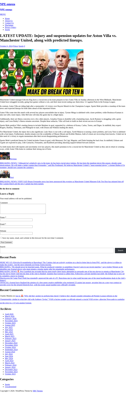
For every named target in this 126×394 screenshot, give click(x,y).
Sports (7, 30)
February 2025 (10, 338)
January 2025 (10, 341)
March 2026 (9, 316)
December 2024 (11, 343)
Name (2, 217)
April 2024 (9, 361)
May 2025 (9, 332)
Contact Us (9, 23)
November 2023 (11, 372)
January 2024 (10, 367)
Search (2, 247)
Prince (15, 46)
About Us (9, 21)
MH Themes (38, 391)
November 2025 (11, 321)
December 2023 (11, 369)
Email (2, 224)
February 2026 (10, 318)
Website (3, 231)
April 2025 (9, 334)
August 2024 (10, 352)
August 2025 (10, 325)
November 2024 (11, 345)
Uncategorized (10, 387)
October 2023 (10, 374)
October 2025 (10, 323)
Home (7, 18)
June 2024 (9, 356)
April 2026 (9, 314)
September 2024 (11, 350)
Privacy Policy (10, 27)
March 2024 (9, 363)
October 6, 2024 (6, 46)
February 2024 (10, 365)
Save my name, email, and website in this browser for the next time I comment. (33, 238)
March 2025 (9, 336)
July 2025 (9, 327)
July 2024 (9, 354)
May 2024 (9, 358)
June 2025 (9, 330)
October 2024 (10, 347)
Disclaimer (9, 25)
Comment (4, 203)
